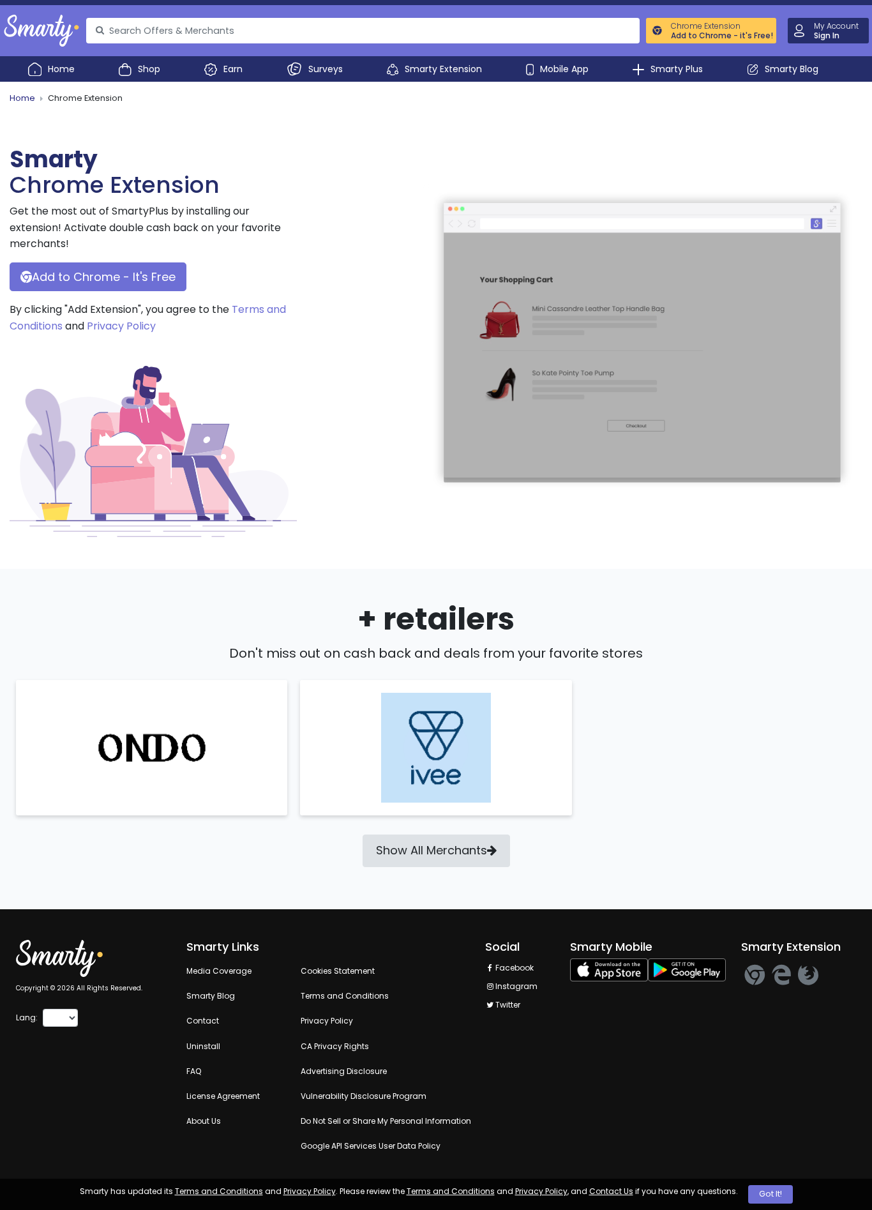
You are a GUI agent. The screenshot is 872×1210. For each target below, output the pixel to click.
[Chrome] (754, 974)
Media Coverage (219, 970)
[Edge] (781, 974)
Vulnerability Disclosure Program (363, 1096)
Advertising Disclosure (344, 1071)
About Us (203, 1120)
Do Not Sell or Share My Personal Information (386, 1120)
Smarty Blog (210, 995)
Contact (202, 1020)
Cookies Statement (338, 970)
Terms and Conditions (219, 1191)
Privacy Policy (121, 326)
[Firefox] (808, 974)
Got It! (770, 1193)
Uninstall (203, 1046)
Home (22, 98)
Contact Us (611, 1191)
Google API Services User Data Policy (370, 1145)
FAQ (193, 1071)
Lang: (27, 1017)
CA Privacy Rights (335, 1046)
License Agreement (223, 1096)
